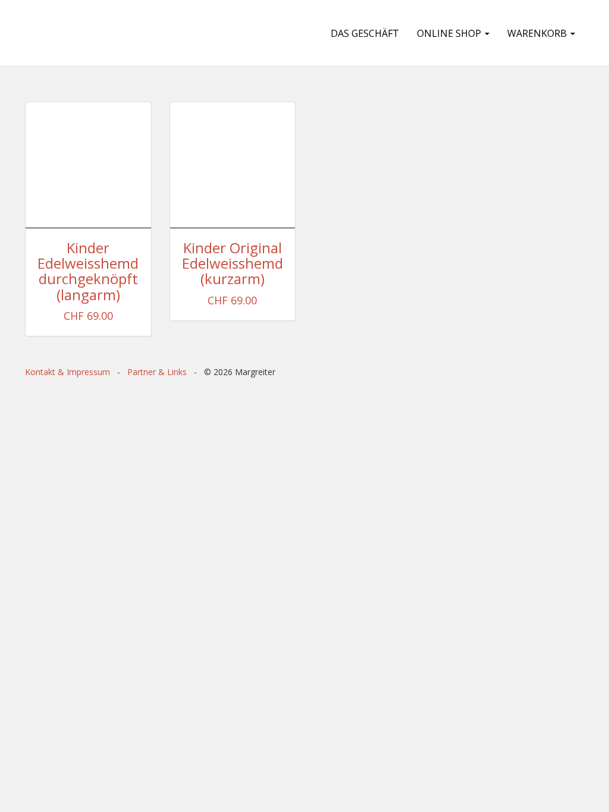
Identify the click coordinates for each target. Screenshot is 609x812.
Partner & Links (157, 371)
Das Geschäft (365, 33)
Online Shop (450, 33)
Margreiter (91, 33)
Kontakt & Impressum (67, 371)
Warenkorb (538, 33)
